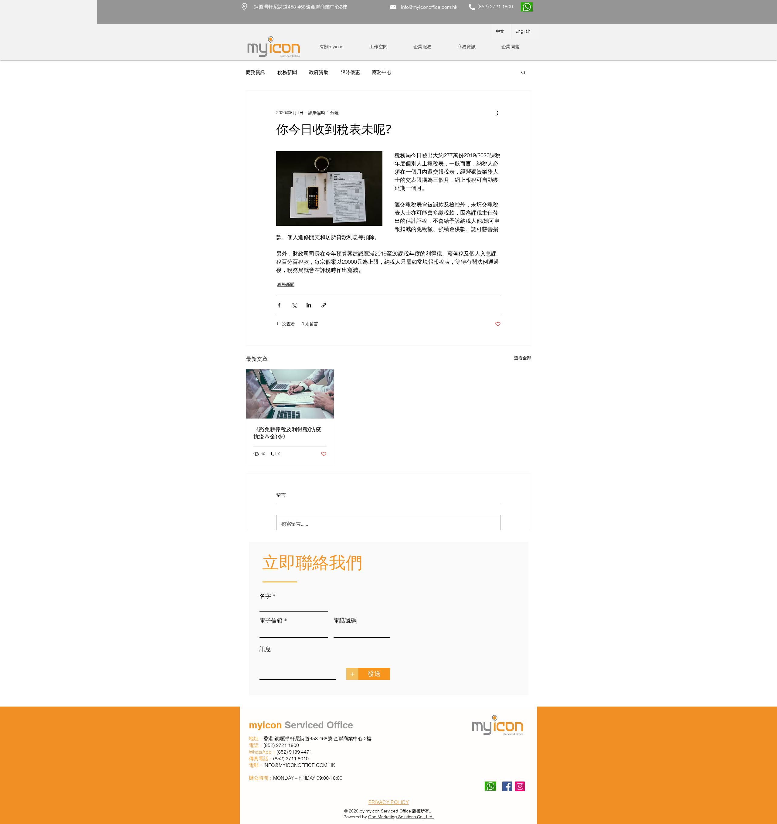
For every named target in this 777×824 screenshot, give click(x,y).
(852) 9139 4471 (294, 752)
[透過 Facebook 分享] (279, 305)
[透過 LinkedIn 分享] (309, 305)
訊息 (265, 649)
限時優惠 (350, 72)
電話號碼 (345, 620)
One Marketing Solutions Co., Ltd (401, 816)
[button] (378, 46)
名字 (265, 596)
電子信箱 (271, 620)
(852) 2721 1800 (281, 745)
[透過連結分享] (324, 305)
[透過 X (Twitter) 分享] (294, 305)
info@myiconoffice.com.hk (429, 7)
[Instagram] (520, 786)
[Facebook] (507, 786)
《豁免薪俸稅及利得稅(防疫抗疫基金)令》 (287, 433)
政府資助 (318, 72)
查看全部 (522, 358)
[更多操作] (497, 112)
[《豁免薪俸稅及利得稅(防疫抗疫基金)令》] (290, 394)
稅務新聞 (287, 72)
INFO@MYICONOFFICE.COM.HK (299, 765)
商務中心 (382, 72)
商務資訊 (255, 72)
